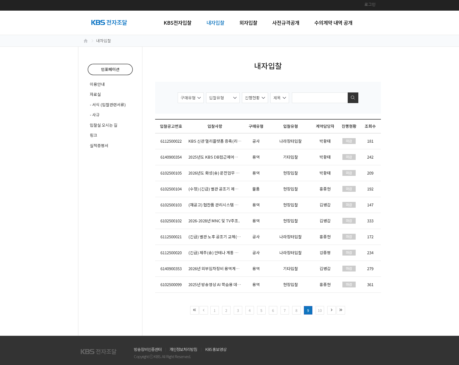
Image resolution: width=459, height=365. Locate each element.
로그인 (370, 4)
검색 (353, 97)
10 (320, 310)
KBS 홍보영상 (215, 349)
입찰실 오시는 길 (103, 125)
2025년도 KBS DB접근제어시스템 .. (218, 157)
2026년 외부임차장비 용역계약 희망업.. (220, 268)
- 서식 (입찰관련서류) (108, 104)
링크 (93, 135)
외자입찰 (248, 22)
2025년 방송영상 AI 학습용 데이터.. (217, 284)
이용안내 (97, 84)
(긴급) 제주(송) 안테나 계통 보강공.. (217, 252)
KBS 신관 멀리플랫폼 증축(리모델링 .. (219, 141)
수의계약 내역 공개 (333, 22)
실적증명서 (99, 145)
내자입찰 (215, 22)
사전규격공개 (285, 22)
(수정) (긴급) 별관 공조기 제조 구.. (216, 189)
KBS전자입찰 (178, 22)
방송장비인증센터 (148, 349)
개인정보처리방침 (183, 349)
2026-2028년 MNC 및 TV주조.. (214, 220)
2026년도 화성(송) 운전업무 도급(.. (217, 173)
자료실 (95, 94)
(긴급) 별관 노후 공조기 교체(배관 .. (217, 236)
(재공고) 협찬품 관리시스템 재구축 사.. (220, 204)
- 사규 (95, 114)
